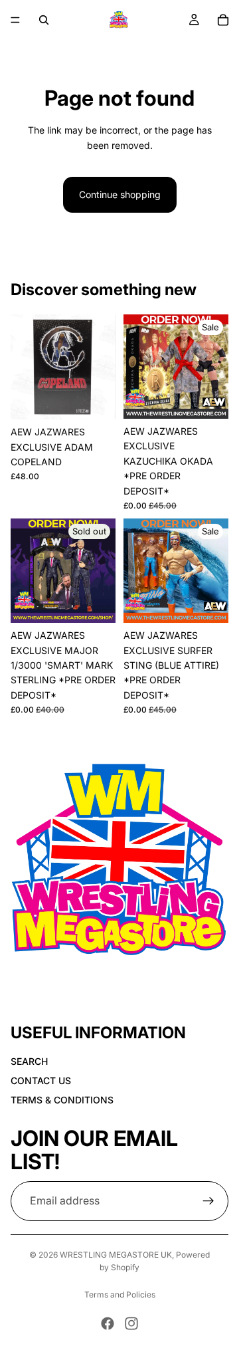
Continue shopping (120, 194)
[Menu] (15, 20)
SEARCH (29, 1061)
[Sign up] (208, 1200)
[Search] (43, 20)
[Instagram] (131, 1323)
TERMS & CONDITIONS (62, 1099)
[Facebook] (108, 1323)
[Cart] (223, 20)
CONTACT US (41, 1080)
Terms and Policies (119, 1294)
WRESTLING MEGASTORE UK (116, 1255)
